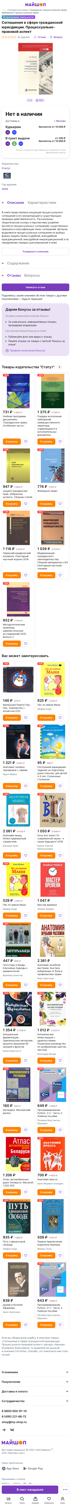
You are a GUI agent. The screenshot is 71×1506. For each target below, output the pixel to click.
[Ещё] (65, 1490)
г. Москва (59, 120)
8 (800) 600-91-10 (14, 1411)
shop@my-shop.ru (14, 1422)
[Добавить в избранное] (25, 441)
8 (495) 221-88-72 (14, 1416)
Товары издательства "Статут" (28, 367)
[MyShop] (14, 1444)
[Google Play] (33, 1468)
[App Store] (10, 1468)
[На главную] (35, 6)
